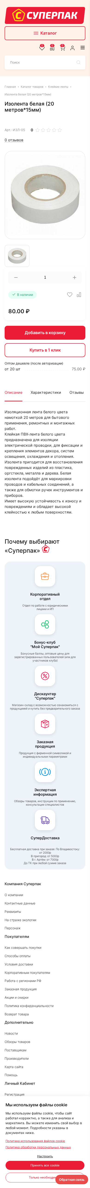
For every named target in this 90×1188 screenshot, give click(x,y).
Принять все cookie (45, 1165)
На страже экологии (20, 920)
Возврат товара (17, 1014)
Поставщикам (15, 1050)
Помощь (11, 1075)
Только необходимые (45, 1177)
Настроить (45, 1156)
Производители (17, 1058)
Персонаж (13, 928)
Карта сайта (14, 1067)
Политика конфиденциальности (29, 1006)
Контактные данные (20, 903)
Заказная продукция (21, 989)
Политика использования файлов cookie (35, 1141)
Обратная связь (71, 1180)
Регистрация (14, 1094)
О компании (14, 895)
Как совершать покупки (23, 947)
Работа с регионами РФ (23, 981)
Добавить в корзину (45, 332)
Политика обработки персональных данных (38, 1147)
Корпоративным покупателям (27, 973)
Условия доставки (19, 964)
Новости (11, 1033)
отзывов (14, 140)
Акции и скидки (16, 997)
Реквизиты (13, 912)
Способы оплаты (17, 956)
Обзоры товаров (17, 1042)
